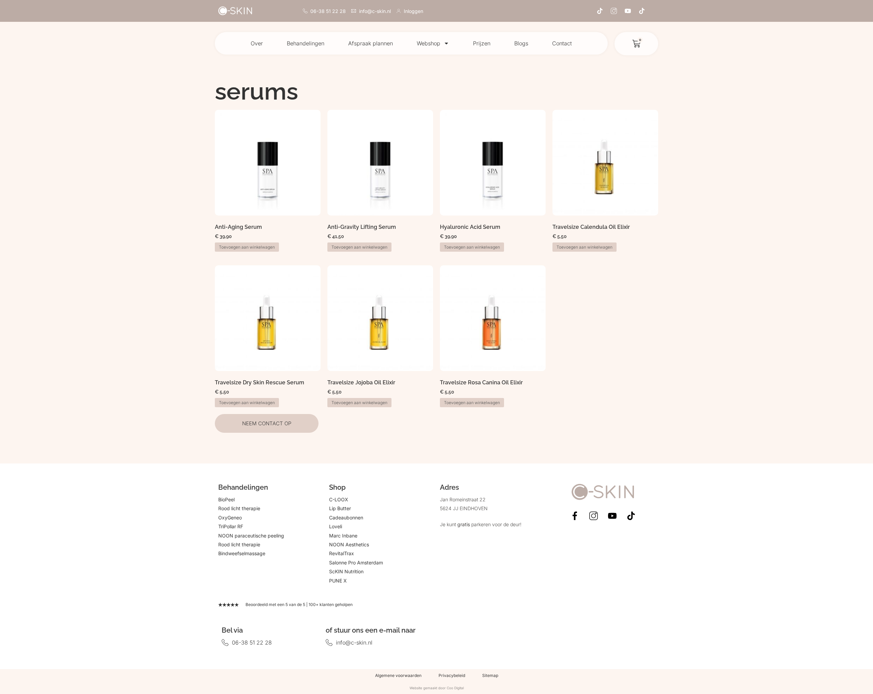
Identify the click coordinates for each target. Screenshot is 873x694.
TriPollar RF (230, 526)
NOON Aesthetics (349, 544)
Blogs (521, 43)
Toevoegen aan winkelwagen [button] (247, 247)
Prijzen (481, 43)
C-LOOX (338, 499)
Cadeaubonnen (346, 517)
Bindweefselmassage (241, 553)
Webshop (428, 43)
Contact (562, 43)
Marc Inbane (343, 535)
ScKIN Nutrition (346, 571)
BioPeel (226, 499)
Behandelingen (305, 43)
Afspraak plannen (370, 43)
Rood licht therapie (239, 508)
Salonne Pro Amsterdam (356, 562)
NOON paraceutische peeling (251, 535)
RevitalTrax (341, 553)
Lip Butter (340, 508)
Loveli (335, 526)
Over (257, 43)
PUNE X (338, 581)
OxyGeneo (230, 517)
